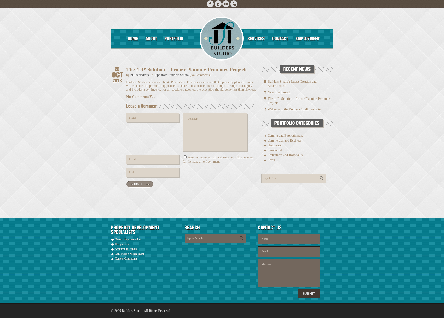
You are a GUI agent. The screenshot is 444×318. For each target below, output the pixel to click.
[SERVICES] (256, 38)
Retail (271, 160)
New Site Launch (279, 92)
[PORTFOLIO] (173, 38)
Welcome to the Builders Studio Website (294, 109)
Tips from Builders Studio (171, 75)
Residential (275, 150)
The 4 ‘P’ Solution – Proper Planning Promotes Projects (299, 101)
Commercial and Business (284, 140)
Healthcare (274, 145)
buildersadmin (139, 75)
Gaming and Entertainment (285, 135)
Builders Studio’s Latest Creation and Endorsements (292, 84)
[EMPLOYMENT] (308, 38)
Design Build (122, 244)
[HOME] (133, 38)
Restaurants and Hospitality (285, 155)
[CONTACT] (280, 38)
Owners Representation (128, 239)
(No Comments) (200, 75)
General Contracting (126, 258)
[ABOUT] (151, 38)
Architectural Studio (126, 249)
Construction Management (129, 253)
